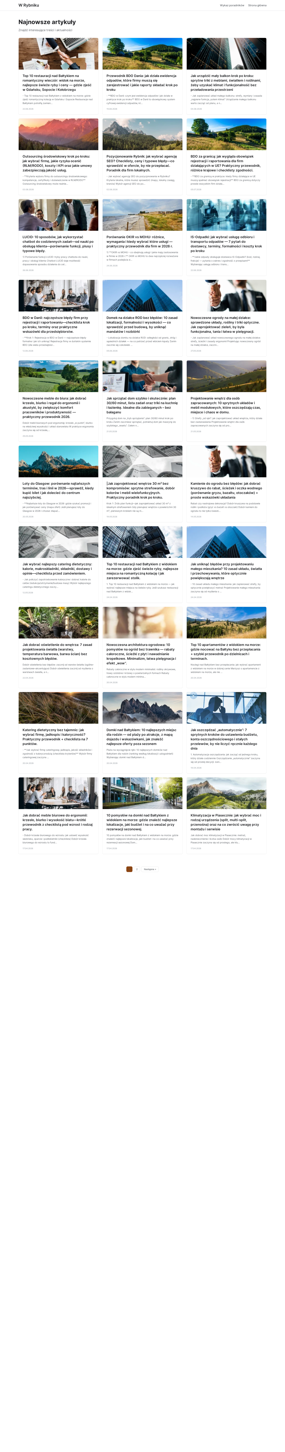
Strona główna (257, 5)
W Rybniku (28, 5)
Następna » (150, 869)
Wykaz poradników (232, 5)
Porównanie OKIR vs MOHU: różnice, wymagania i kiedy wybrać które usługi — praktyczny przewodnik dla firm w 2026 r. (140, 241)
